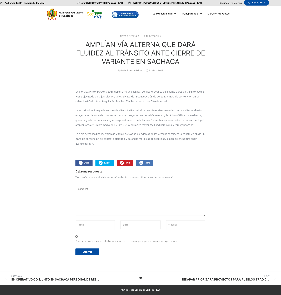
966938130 (258, 2)
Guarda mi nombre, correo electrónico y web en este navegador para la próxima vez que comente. (128, 241)
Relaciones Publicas (132, 70)
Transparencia (190, 13)
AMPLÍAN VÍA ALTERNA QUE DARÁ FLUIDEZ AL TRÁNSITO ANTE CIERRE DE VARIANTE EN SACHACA (140, 53)
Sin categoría (152, 36)
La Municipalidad (163, 13)
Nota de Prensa (129, 36)
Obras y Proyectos (218, 13)
